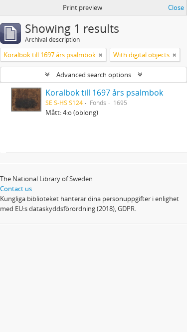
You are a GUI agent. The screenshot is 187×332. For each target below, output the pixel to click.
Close (176, 7)
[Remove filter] (101, 55)
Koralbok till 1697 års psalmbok (104, 92)
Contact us (16, 188)
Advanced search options (94, 74)
